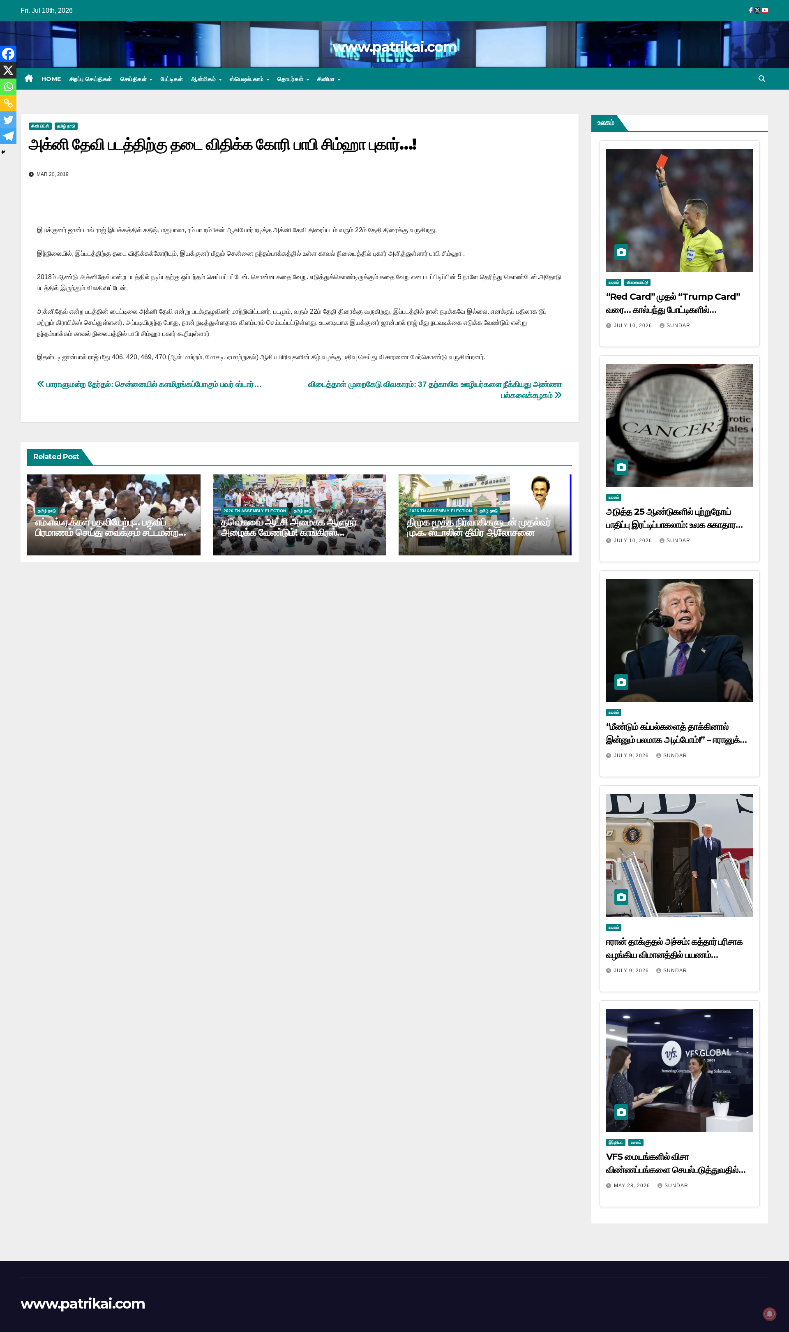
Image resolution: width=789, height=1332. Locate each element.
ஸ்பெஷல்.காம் (247, 79)
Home (51, 79)
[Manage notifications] (769, 1313)
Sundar (678, 325)
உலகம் (614, 282)
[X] (8, 70)
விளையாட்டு (637, 282)
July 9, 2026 (632, 755)
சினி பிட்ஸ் (40, 126)
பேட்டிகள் (172, 79)
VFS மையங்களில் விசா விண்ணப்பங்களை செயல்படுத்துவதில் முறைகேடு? (672, 1170)
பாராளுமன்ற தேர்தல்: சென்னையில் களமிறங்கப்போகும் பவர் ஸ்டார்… (153, 384)
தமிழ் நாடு (66, 126)
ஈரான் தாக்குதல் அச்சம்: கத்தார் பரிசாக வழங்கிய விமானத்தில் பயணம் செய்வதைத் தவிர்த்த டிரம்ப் (674, 955)
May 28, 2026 (633, 1186)
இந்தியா (616, 1142)
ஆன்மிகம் (204, 79)
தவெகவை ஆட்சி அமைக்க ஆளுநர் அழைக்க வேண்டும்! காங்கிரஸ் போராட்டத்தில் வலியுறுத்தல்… (289, 532)
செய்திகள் (134, 79)
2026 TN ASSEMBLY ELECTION (255, 511)
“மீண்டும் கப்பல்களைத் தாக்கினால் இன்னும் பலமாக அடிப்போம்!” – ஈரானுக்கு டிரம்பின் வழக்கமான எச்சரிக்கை (676, 739)
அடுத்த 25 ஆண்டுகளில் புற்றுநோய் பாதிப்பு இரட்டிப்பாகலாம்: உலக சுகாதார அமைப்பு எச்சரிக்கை (671, 524)
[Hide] (3, 152)
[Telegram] (8, 136)
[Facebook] (8, 54)
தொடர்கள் (291, 79)
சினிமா (327, 79)
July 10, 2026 (634, 325)
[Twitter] (8, 119)
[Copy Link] (8, 103)
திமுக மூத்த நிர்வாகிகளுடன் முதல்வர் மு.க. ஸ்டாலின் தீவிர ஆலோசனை (479, 527)
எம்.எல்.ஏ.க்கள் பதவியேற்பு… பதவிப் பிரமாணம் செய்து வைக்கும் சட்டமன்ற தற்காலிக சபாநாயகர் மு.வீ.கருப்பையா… (110, 532)
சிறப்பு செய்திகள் (90, 79)
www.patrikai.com (394, 47)
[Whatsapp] (8, 87)
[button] (762, 78)
